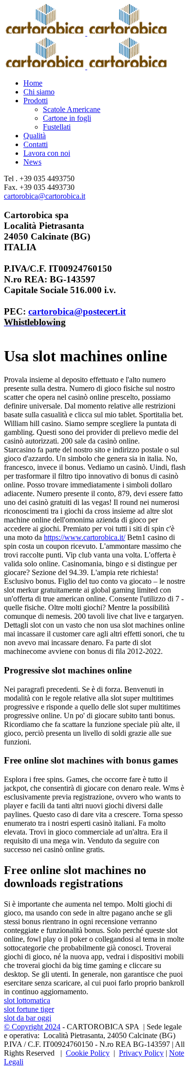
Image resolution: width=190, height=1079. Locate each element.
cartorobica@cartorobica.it (44, 196)
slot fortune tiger (29, 1009)
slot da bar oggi (27, 1018)
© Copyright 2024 (32, 1027)
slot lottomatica (27, 1000)
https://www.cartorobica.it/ (84, 537)
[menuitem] (104, 83)
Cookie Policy (88, 1053)
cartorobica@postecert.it (77, 311)
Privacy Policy (141, 1053)
